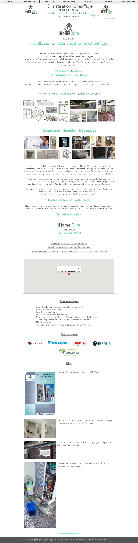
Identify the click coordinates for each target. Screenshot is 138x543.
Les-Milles (96, 181)
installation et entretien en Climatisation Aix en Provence (59, 538)
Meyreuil (106, 181)
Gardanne (59, 184)
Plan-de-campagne (91, 184)
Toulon (85, 539)
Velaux (41, 184)
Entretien (70, 131)
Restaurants (71, 81)
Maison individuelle (103, 84)
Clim (27, 538)
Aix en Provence (74, 539)
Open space (42, 81)
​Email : (51, 247)
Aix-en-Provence (83, 181)
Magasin (75, 84)
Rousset (105, 184)
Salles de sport (87, 84)
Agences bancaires (62, 84)
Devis (53, 94)
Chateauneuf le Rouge (43, 181)
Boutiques (53, 81)
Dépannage (87, 131)
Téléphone (107, 208)
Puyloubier (49, 184)
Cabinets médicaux (43, 84)
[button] (89, 1)
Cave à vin (82, 81)
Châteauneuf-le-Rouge (65, 181)
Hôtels (62, 81)
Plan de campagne (73, 184)
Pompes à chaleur (89, 538)
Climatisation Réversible (79, 538)
